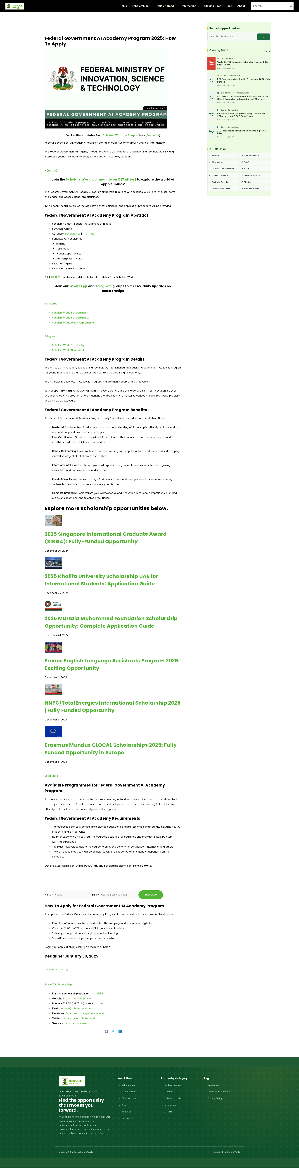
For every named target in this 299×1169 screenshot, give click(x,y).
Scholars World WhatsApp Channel (73, 322)
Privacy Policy (215, 1098)
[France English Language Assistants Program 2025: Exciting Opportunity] (53, 647)
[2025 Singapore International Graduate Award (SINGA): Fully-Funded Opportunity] (53, 520)
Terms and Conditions (219, 1091)
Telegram (103, 286)
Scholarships (73, 233)
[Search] (291, 6)
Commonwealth (251, 155)
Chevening (217, 162)
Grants (168, 1111)
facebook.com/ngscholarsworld (85, 1013)
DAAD (246, 162)
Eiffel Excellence (220, 175)
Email (95, 894)
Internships (171, 1105)
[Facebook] (106, 1031)
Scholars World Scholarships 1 (70, 312)
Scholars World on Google (120, 135)
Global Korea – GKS (221, 188)
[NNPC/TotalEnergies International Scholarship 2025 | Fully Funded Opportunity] (53, 689)
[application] (150, 6)
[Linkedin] (120, 1031)
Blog (124, 1105)
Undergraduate (173, 1084)
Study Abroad (129, 1091)
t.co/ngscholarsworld (77, 1023)
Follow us (153, 135)
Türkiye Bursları (251, 188)
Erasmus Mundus (252, 175)
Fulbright (216, 155)
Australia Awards (220, 182)
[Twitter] (113, 1031)
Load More (51, 775)
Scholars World (232, 1152)
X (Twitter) (51, 170)
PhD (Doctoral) (173, 1098)
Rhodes (247, 182)
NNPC (247, 168)
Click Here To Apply (56, 969)
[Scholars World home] (72, 1081)
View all (267, 51)
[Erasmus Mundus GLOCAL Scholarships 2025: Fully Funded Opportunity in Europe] (53, 731)
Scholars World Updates (77, 998)
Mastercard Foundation (223, 168)
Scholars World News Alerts (68, 350)
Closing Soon (129, 1098)
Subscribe (151, 894)
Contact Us (128, 1118)
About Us (126, 1111)
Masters (169, 1091)
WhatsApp (78, 286)
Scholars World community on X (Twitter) (101, 179)
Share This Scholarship (58, 984)
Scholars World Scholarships (69, 345)
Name (49, 894)
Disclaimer (213, 1084)
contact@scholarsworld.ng (76, 1008)
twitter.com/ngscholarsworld (79, 1018)
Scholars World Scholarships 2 (70, 317)
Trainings (88, 233)
